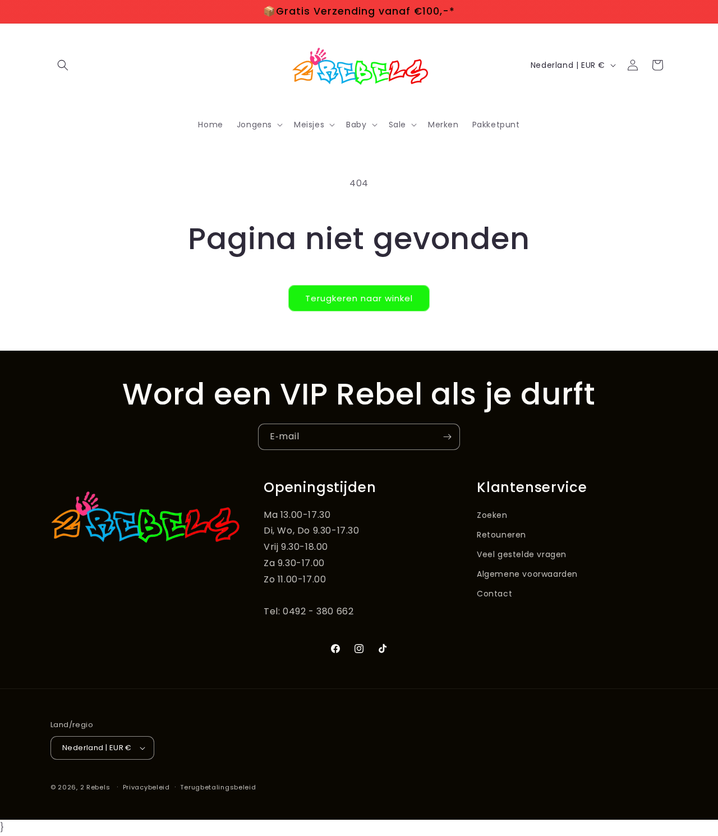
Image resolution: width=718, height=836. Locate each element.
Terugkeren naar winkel (359, 298)
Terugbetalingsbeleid (218, 787)
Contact (494, 593)
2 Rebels (95, 787)
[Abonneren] (447, 437)
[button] (62, 65)
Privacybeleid (146, 787)
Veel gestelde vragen (522, 554)
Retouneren (501, 534)
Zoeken (492, 515)
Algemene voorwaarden (527, 574)
